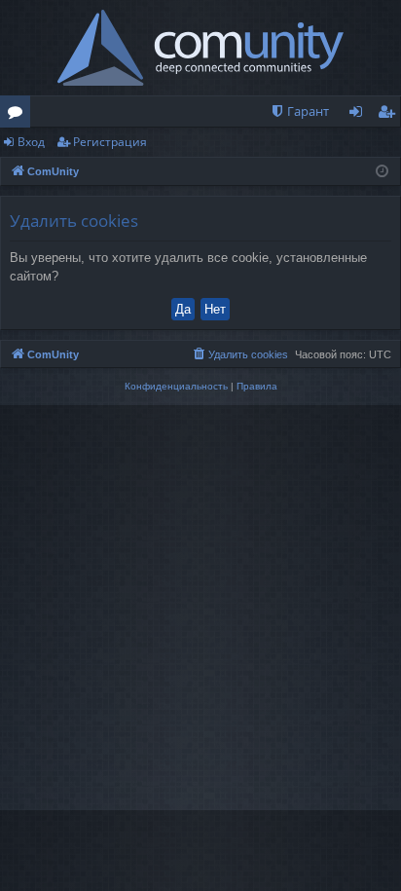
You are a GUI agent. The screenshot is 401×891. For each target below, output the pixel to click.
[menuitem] (299, 111)
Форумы (19, 115)
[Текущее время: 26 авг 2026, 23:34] (382, 172)
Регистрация (110, 141)
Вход (31, 141)
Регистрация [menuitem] (390, 115)
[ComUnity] (201, 47)
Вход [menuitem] (359, 115)
